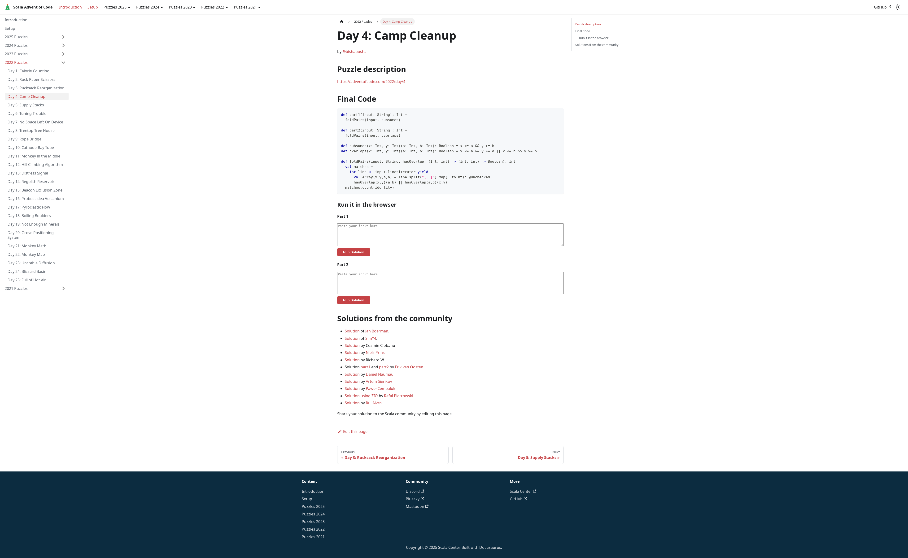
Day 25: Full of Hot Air (27, 280)
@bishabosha (354, 51)
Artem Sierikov (379, 381)
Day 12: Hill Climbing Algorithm (35, 164)
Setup (92, 7)
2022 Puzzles (16, 62)
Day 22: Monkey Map (26, 254)
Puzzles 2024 (313, 514)
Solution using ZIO (361, 395)
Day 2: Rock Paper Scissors (31, 79)
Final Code (582, 31)
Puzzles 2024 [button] (147, 7)
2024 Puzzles (16, 45)
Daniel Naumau (379, 374)
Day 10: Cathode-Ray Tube (31, 147)
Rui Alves (374, 402)
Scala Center (521, 491)
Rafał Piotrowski (398, 395)
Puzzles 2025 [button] (115, 7)
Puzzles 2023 (313, 521)
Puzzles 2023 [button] (180, 7)
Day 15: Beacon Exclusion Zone (35, 190)
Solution (352, 331)
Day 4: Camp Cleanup (26, 96)
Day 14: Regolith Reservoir (31, 181)
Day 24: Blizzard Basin (27, 271)
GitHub (880, 7)
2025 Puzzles (16, 36)
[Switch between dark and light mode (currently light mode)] (897, 7)
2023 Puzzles (16, 54)
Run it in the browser (593, 38)
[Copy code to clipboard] (558, 114)
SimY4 (370, 338)
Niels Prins (375, 352)
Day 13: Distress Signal (28, 173)
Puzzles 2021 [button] (245, 7)
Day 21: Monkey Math (27, 245)
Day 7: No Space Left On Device (35, 122)
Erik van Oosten (409, 367)
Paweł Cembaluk (380, 388)
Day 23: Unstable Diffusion (31, 263)
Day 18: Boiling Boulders (29, 215)
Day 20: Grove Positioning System (31, 235)
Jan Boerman (376, 331)
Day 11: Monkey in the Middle (34, 156)
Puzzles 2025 (313, 506)
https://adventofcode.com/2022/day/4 (371, 81)
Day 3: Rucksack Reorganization (36, 88)
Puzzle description (588, 24)
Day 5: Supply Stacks (26, 105)
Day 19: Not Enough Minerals (34, 224)
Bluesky (412, 498)
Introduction (70, 7)
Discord (413, 491)
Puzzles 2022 (313, 529)
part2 (384, 367)
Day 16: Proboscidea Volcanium (36, 198)
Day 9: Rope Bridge (24, 139)
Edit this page (355, 431)
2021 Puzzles (16, 288)
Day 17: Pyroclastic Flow (29, 207)
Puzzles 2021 (313, 536)
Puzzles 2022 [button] (212, 7)
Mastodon (415, 506)
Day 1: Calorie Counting (28, 71)
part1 (365, 367)
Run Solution (353, 252)
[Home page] (341, 21)
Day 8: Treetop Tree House (31, 130)
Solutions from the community (597, 45)
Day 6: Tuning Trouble (27, 113)
